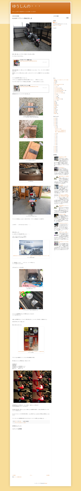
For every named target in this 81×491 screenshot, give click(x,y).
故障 (55, 103)
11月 (56, 127)
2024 (55, 120)
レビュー (55, 100)
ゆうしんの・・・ (26, 6)
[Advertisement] (31, 465)
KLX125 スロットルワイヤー (63, 223)
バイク (23, 422)
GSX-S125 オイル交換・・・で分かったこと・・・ (63, 157)
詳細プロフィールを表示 (57, 25)
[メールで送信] (23, 421)
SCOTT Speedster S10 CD (58, 84)
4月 (55, 140)
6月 (55, 137)
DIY (15, 422)
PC (54, 83)
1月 (55, 144)
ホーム (31, 475)
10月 (56, 133)
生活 (55, 111)
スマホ (55, 94)
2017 (55, 150)
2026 (55, 118)
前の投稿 (48, 475)
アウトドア (56, 85)
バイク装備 (56, 97)
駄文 (55, 112)
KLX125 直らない (62, 167)
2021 (55, 125)
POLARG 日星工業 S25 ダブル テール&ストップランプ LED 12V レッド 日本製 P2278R (31, 351)
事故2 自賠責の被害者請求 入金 (60, 131)
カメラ (55, 86)
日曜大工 (55, 113)
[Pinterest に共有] (28, 421)
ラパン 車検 (61, 185)
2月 (55, 143)
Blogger (46, 483)
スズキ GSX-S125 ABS (57, 91)
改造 (24, 422)
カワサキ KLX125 (19, 422)
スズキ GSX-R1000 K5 (57, 89)
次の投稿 (14, 475)
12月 (56, 126)
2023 (55, 122)
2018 (55, 149)
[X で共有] (25, 421)
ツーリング (56, 95)
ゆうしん (55, 22)
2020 (55, 146)
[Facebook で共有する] (27, 421)
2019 (55, 147)
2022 (55, 123)
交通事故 (55, 105)
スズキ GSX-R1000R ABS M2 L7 (59, 90)
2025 (55, 119)
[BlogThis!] (24, 421)
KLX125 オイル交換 (62, 214)
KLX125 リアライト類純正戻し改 (60, 130)
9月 (55, 134)
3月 (55, 141)
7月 (55, 136)
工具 (55, 106)
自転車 (55, 107)
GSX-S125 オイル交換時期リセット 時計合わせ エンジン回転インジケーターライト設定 (64, 195)
